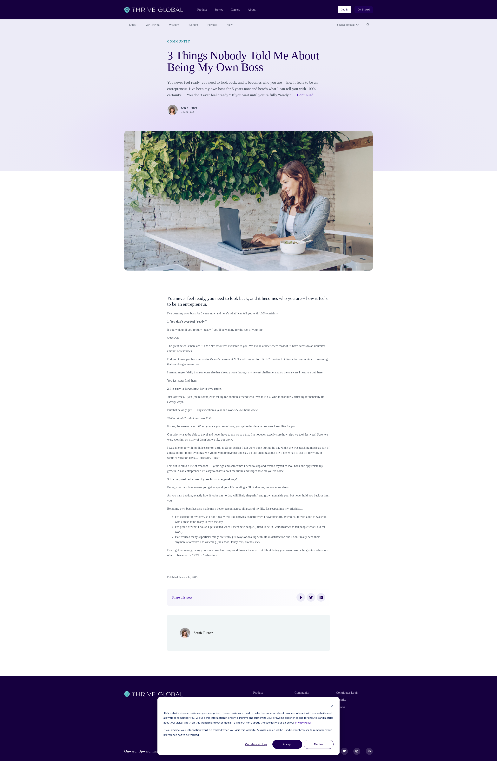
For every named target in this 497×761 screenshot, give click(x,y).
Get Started (364, 9)
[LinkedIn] (321, 597)
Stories (219, 9)
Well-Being (153, 24)
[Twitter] (311, 597)
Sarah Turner (189, 107)
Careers (235, 9)
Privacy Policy (303, 722)
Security (341, 699)
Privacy (340, 706)
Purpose (212, 24)
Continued (305, 95)
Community (178, 41)
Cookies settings (256, 744)
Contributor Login (347, 692)
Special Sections (346, 24)
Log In (344, 9)
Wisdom (174, 24)
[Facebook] (300, 597)
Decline (318, 744)
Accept (287, 744)
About (251, 9)
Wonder (193, 24)
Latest (132, 24)
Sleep (230, 24)
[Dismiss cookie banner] (332, 705)
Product (202, 9)
